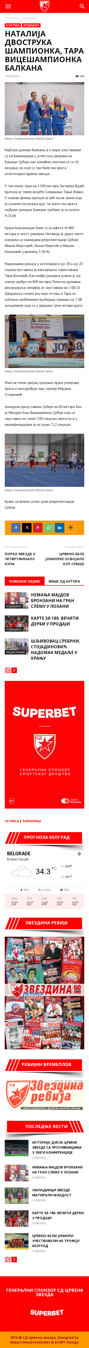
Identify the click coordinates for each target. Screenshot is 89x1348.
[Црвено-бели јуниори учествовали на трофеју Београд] (16, 1241)
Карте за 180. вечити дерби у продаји (55, 621)
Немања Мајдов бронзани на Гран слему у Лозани (52, 600)
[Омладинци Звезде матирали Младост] (16, 1195)
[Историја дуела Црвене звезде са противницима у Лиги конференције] (16, 1148)
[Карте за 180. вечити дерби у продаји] (16, 623)
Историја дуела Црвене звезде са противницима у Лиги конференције (57, 1147)
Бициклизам (15, 652)
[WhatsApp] (48, 528)
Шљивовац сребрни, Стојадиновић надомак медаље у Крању (55, 649)
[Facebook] (16, 528)
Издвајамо (31, 25)
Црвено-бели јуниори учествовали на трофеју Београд (56, 1240)
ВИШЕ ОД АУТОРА (64, 581)
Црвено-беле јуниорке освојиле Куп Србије (64, 558)
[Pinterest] (37, 528)
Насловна (12, 18)
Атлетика (29, 18)
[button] (8, 6)
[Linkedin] (59, 528)
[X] (27, 528)
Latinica (12, 821)
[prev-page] (8, 670)
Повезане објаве (24, 581)
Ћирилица (31, 821)
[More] (71, 528)
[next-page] (14, 670)
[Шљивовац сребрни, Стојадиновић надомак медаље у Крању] (16, 646)
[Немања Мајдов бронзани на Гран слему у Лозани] (16, 600)
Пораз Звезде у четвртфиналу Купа (20, 558)
